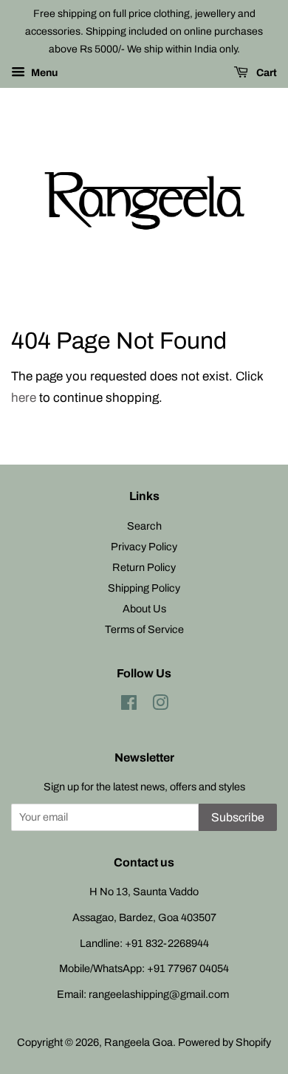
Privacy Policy (144, 547)
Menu (43, 73)
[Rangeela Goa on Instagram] (160, 705)
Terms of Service (144, 629)
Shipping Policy (144, 588)
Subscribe (237, 817)
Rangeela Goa (138, 1042)
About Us (144, 609)
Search (144, 526)
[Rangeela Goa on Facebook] (128, 705)
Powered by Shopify (224, 1042)
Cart (265, 73)
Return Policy (144, 567)
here (23, 398)
